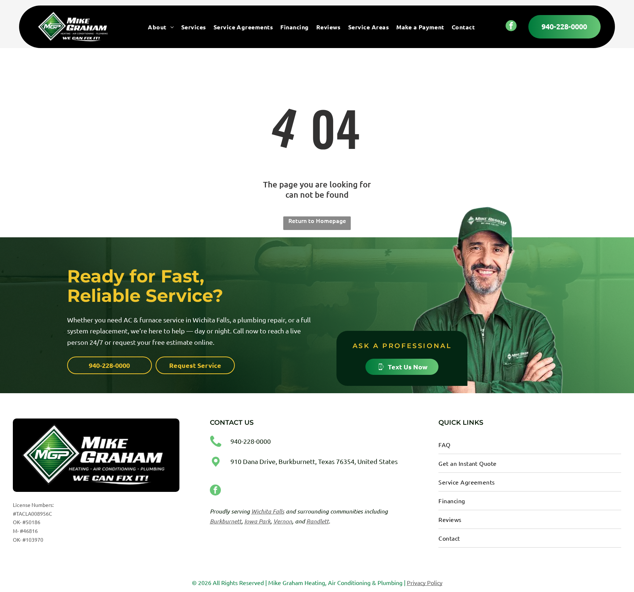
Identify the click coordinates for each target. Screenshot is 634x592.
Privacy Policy (424, 582)
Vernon (282, 521)
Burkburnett (225, 521)
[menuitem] (161, 26)
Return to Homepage (317, 220)
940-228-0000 (250, 441)
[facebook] (511, 26)
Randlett (317, 521)
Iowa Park (257, 521)
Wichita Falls (267, 511)
